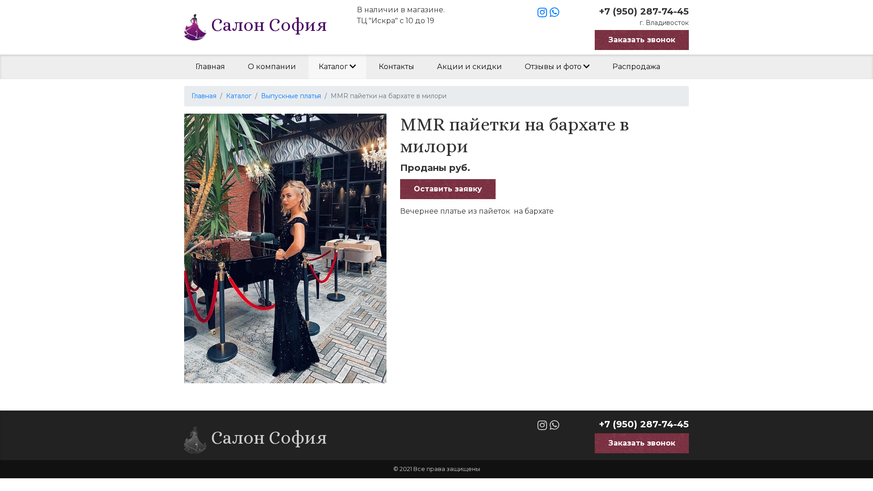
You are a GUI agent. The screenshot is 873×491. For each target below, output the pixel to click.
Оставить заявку (448, 189)
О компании (272, 66)
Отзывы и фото (554, 66)
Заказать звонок (641, 39)
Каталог (334, 66)
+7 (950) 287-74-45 (644, 11)
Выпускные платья (291, 96)
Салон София (267, 25)
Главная (210, 66)
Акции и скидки (469, 66)
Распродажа (636, 66)
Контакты (396, 66)
